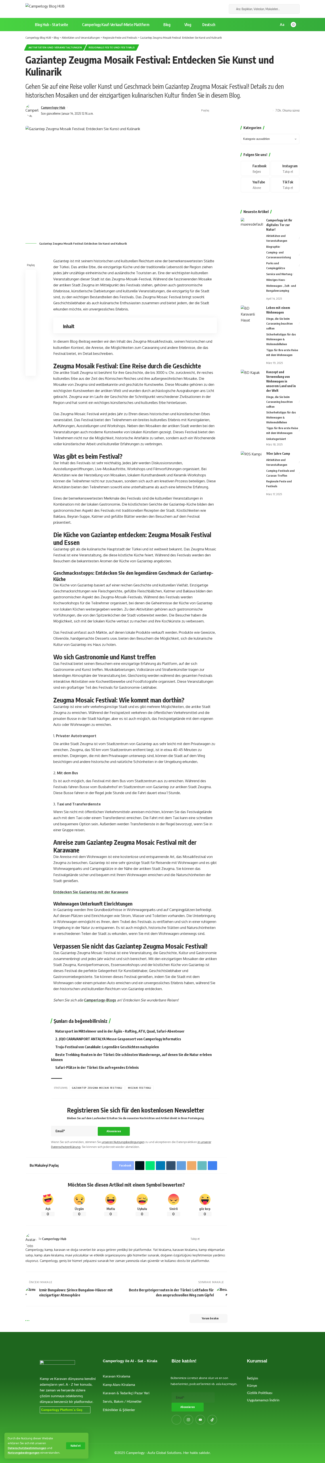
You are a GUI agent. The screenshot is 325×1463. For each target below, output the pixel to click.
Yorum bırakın (210, 1318)
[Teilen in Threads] (30, 328)
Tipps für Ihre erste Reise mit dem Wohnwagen (282, 352)
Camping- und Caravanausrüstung (278, 255)
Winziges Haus (275, 280)
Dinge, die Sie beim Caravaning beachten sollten (279, 323)
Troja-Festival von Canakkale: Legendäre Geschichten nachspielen (107, 1047)
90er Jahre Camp (278, 453)
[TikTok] (219, 9)
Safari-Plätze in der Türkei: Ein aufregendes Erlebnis (97, 1067)
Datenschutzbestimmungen (27, 1448)
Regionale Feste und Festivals (112, 47)
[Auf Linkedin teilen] (234, 110)
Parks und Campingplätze (275, 265)
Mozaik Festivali (139, 1087)
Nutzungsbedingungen (24, 1452)
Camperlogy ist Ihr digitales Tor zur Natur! (279, 224)
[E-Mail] (248, 110)
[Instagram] (214, 9)
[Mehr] (269, 110)
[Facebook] (205, 9)
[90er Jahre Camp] (252, 459)
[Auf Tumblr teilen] (171, 1165)
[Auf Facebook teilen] (214, 110)
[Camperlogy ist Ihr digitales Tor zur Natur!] (252, 226)
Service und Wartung (279, 274)
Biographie (273, 246)
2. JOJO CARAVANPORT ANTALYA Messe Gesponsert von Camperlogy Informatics (118, 1039)
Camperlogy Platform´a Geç (61, 1410)
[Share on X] (221, 110)
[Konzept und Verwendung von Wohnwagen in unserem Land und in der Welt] (252, 377)
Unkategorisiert (276, 439)
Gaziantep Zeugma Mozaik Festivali (97, 1087)
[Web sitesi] (203, 1239)
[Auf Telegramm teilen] (241, 110)
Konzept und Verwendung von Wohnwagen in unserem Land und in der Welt (281, 381)
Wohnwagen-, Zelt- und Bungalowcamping (281, 288)
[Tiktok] (285, 184)
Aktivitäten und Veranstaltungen (55, 47)
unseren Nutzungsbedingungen (123, 1142)
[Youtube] (255, 184)
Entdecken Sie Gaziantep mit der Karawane (90, 892)
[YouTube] (210, 9)
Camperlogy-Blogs (100, 1000)
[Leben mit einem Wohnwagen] (252, 313)
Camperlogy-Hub (53, 107)
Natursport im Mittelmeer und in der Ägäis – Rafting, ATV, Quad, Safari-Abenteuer (120, 1031)
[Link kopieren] (255, 110)
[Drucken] (262, 110)
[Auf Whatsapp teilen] (227, 110)
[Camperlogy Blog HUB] (45, 9)
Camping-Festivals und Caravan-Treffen (280, 473)
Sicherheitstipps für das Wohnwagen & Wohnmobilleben (281, 339)
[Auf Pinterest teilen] (30, 296)
